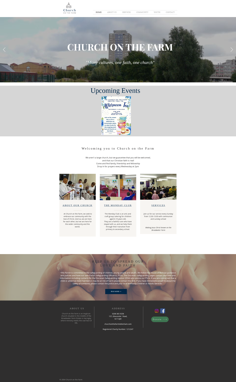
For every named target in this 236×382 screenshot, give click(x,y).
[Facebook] (162, 310)
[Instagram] (156, 310)
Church (69, 10)
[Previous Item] (4, 49)
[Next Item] (231, 49)
